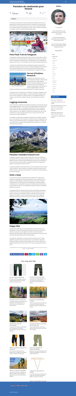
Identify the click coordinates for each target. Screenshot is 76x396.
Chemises (54, 86)
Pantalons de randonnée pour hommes (37, 300)
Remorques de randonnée (56, 100)
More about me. (58, 50)
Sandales (54, 65)
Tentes (53, 78)
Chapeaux (54, 82)
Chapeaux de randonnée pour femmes (37, 371)
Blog (53, 54)
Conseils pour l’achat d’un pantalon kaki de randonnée (38, 324)
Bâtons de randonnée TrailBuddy (18, 370)
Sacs (53, 76)
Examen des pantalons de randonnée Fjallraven (36, 348)
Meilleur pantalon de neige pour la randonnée (18, 348)
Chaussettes (54, 84)
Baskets (53, 61)
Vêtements (54, 81)
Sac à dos (54, 75)
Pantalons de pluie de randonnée (18, 299)
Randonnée (54, 56)
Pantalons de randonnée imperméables (16, 324)
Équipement (54, 67)
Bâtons (53, 69)
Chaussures (54, 60)
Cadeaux (54, 58)
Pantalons (54, 88)
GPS (53, 71)
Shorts (53, 90)
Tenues (53, 91)
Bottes (53, 63)
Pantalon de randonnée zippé (37, 277)
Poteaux (53, 73)
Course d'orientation (17, 1)
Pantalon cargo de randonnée (17, 277)
